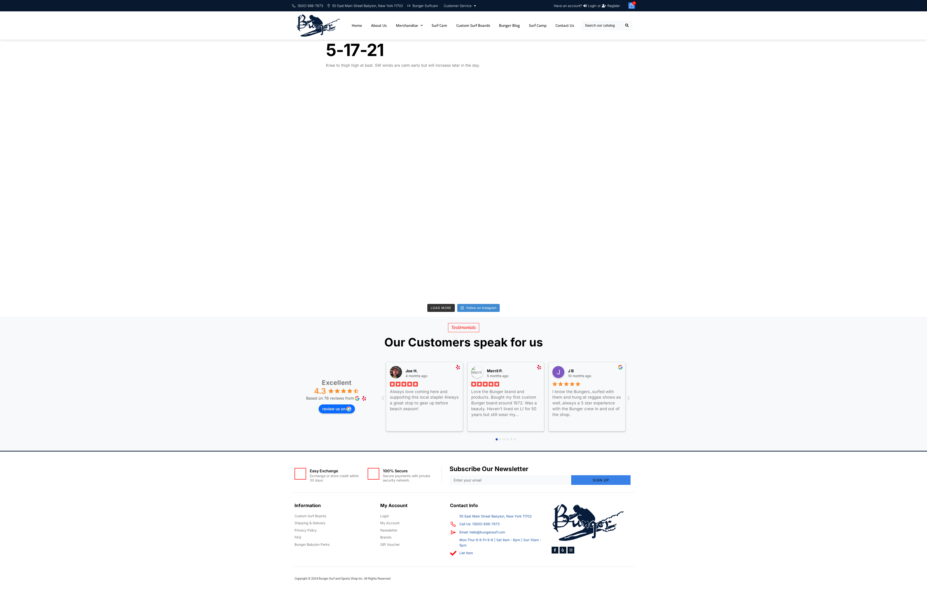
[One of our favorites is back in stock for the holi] (595, 113)
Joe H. (412, 370)
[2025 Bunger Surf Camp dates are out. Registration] (67, 188)
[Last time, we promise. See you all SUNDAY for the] (67, 263)
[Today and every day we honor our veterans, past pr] (199, 188)
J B (571, 370)
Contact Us (564, 25)
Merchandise (407, 25)
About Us (379, 25)
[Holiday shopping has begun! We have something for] (728, 113)
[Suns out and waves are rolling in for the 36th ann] (728, 188)
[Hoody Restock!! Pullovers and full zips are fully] (595, 188)
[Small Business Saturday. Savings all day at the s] (331, 113)
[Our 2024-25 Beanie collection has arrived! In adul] (67, 113)
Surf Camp (538, 25)
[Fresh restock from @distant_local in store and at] (199, 263)
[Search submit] (627, 25)
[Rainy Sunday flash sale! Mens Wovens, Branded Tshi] (595, 263)
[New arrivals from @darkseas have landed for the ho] (331, 188)
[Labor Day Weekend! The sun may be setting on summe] (331, 263)
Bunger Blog (509, 25)
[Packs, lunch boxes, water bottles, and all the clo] (728, 263)
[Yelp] (563, 550)
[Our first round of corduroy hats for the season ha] (860, 113)
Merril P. (495, 370)
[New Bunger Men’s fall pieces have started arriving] (463, 263)
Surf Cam (439, 25)
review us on (333, 408)
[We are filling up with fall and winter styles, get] (463, 188)
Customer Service (457, 6)
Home (357, 25)
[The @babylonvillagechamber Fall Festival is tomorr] (860, 188)
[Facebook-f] (555, 550)
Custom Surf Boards (473, 25)
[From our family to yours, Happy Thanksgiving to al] (463, 113)
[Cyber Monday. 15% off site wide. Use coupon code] (199, 113)
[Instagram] (571, 550)
